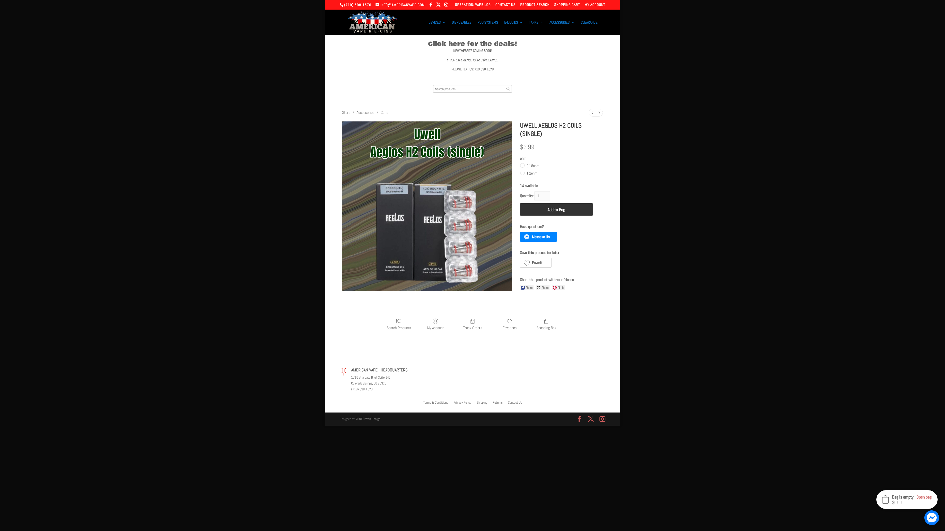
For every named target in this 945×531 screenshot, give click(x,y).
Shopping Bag (546, 327)
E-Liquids (511, 23)
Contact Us (505, 5)
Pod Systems (488, 23)
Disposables (462, 23)
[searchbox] (472, 89)
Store (346, 112)
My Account (595, 5)
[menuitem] (592, 112)
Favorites (510, 327)
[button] (538, 237)
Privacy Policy (462, 403)
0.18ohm (532, 165)
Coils (384, 112)
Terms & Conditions (435, 403)
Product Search (535, 5)
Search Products (399, 327)
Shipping (482, 403)
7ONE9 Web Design (368, 419)
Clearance (589, 23)
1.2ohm (531, 173)
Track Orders (472, 327)
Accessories (560, 23)
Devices (434, 23)
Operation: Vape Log (473, 5)
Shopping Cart (567, 5)
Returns (498, 403)
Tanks (533, 23)
